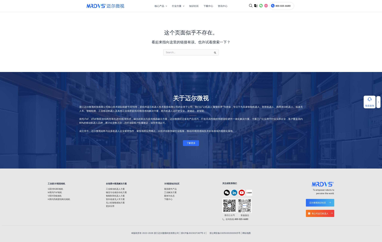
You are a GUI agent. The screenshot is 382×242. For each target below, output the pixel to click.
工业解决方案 (170, 192)
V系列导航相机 (55, 195)
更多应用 (110, 206)
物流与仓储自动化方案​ (116, 192)
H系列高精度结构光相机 (59, 199)
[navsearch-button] (250, 6)
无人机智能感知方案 (115, 202)
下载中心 (168, 199)
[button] (261, 5)
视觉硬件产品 (170, 189)
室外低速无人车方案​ (115, 199)
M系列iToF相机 (55, 192)
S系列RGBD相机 (55, 189)
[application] (165, 6)
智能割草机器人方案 (115, 195)
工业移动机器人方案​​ (115, 189)
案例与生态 (169, 195)
